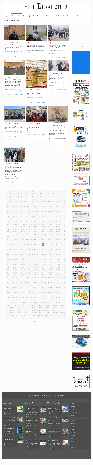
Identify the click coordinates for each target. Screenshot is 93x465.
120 (32, 204)
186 (32, 211)
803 (35, 282)
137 (19, 206)
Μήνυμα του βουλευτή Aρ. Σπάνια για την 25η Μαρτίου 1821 (35, 93)
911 (29, 295)
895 (45, 292)
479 (51, 244)
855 (56, 287)
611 (51, 259)
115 (19, 204)
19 (56, 191)
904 (10, 295)
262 (59, 219)
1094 (48, 315)
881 (8, 292)
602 (27, 259)
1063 (24, 312)
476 (43, 244)
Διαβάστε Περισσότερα (18, 56)
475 (40, 244)
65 (61, 196)
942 (53, 297)
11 (34, 191)
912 (32, 295)
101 (40, 201)
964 (53, 300)
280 (48, 221)
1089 (35, 315)
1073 (51, 312)
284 (59, 221)
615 (62, 259)
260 (53, 219)
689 (24, 269)
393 (56, 234)
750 (10, 277)
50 (21, 196)
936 (37, 297)
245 (13, 219)
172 (53, 209)
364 (37, 231)
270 (21, 221)
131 (62, 204)
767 (56, 277)
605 (35, 259)
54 (32, 196)
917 (45, 295)
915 (40, 295)
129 (56, 204)
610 (48, 259)
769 (62, 277)
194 (53, 211)
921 (56, 295)
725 (62, 272)
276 (37, 221)
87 (61, 198)
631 (45, 262)
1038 (16, 310)
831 (51, 285)
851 (45, 287)
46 (10, 196)
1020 (27, 307)
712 (27, 272)
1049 (46, 310)
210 (37, 214)
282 (53, 221)
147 (45, 206)
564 (43, 254)
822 (27, 285)
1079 (8, 315)
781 (35, 280)
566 (48, 254)
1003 (40, 305)
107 (56, 201)
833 (56, 285)
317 (29, 226)
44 (64, 193)
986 (53, 302)
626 (32, 262)
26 (16, 193)
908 (21, 295)
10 (32, 191)
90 (10, 201)
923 (62, 295)
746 (59, 274)
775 (19, 280)
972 (16, 302)
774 (16, 280)
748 (64, 274)
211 (40, 214)
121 (35, 204)
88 (64, 198)
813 (62, 282)
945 (62, 297)
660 (64, 264)
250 (27, 219)
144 (37, 206)
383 (29, 234)
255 (40, 219)
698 (48, 269)
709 (19, 272)
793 (8, 282)
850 (43, 287)
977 (29, 302)
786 (48, 280)
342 (37, 229)
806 (43, 282)
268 (16, 221)
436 (53, 239)
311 (13, 226)
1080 (11, 315)
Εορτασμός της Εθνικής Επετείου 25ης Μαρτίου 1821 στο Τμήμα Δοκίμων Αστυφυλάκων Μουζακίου (58, 78)
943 (56, 297)
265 (8, 221)
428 (32, 239)
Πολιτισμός (73, 435)
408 (37, 236)
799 (24, 282)
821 (24, 285)
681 (62, 267)
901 (62, 292)
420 (10, 239)
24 (10, 193)
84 (53, 198)
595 (8, 259)
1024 (38, 307)
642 (16, 264)
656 (53, 264)
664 (16, 267)
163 (29, 209)
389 (45, 234)
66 (64, 196)
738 (37, 274)
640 (10, 264)
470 (27, 244)
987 (56, 302)
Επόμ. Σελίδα (35, 321)
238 (53, 216)
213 (45, 214)
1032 (59, 307)
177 (8, 211)
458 (53, 242)
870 (37, 290)
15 (45, 191)
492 (27, 247)
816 (10, 285)
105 (51, 201)
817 (13, 285)
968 (64, 300)
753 (19, 277)
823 (29, 285)
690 (27, 269)
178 (10, 211)
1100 (64, 315)
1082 (16, 315)
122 (37, 204)
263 (62, 219)
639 (8, 264)
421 (13, 239)
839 (13, 287)
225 (19, 216)
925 (8, 297)
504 (59, 247)
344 (43, 229)
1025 (40, 307)
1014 (11, 307)
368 (48, 231)
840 (16, 287)
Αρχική (72, 420)
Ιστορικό (72, 403)
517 (35, 249)
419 (8, 239)
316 (27, 226)
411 (45, 236)
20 (59, 191)
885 (19, 292)
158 (16, 209)
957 (35, 300)
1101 (28, 317)
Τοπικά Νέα (73, 423)
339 (29, 229)
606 (37, 259)
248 (21, 219)
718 (43, 272)
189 (40, 211)
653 (45, 264)
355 (13, 231)
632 (48, 262)
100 (37, 201)
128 (53, 204)
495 (35, 247)
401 (19, 236)
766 (53, 277)
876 (53, 290)
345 (45, 229)
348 (53, 229)
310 (10, 226)
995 (19, 305)
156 (10, 209)
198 (64, 211)
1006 (48, 305)
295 (29, 224)
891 (35, 292)
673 (40, 267)
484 (64, 244)
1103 (34, 317)
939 (45, 297)
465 (13, 244)
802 (32, 282)
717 (40, 272)
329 (62, 226)
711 (24, 272)
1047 (40, 310)
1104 (36, 317)
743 (51, 274)
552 (10, 254)
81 (45, 198)
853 (51, 287)
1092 (43, 315)
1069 (40, 312)
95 (24, 201)
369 (51, 231)
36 (42, 193)
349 (56, 229)
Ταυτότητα (73, 406)
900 (59, 292)
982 (43, 302)
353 (8, 231)
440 (64, 239)
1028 (48, 307)
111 (8, 204)
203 (19, 214)
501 (51, 247)
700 (53, 269)
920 (53, 295)
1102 (31, 317)
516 (32, 249)
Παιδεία (72, 441)
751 (13, 277)
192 (48, 211)
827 (40, 285)
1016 (16, 307)
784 (43, 280)
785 (45, 280)
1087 (29, 315)
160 (21, 209)
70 (16, 198)
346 (48, 229)
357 (19, 231)
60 (48, 196)
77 (34, 198)
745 (56, 274)
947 (8, 300)
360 (27, 231)
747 (62, 274)
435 (51, 239)
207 (29, 214)
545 (51, 252)
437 (56, 239)
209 (35, 214)
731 (19, 274)
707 (13, 272)
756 (27, 277)
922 (59, 295)
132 (64, 204)
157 (13, 209)
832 (53, 285)
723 (56, 272)
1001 (35, 305)
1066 (32, 312)
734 (27, 274)
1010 (59, 305)
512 (21, 249)
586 (43, 257)
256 (43, 219)
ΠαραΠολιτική (74, 429)
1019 (24, 307)
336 (21, 229)
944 (59, 297)
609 (45, 259)
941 (51, 297)
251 (29, 219)
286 (64, 221)
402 (21, 236)
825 (35, 285)
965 (56, 300)
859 (8, 290)
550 (64, 252)
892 (37, 292)
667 (24, 267)
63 (56, 196)
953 (24, 300)
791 (62, 280)
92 (16, 201)
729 (13, 274)
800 (27, 282)
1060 (16, 312)
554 (16, 254)
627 (35, 262)
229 (29, 216)
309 (8, 226)
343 (40, 229)
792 (64, 280)
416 (59, 236)
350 (59, 229)
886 (21, 292)
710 (21, 272)
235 (45, 216)
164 (32, 209)
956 (32, 300)
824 (32, 285)
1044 (32, 310)
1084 (21, 315)
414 (53, 236)
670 (32, 267)
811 (56, 282)
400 (16, 236)
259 (51, 219)
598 (16, 259)
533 (19, 252)
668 (27, 267)
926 (10, 297)
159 (19, 209)
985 (51, 302)
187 (35, 211)
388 (43, 234)
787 (51, 280)
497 (40, 247)
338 (27, 229)
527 (62, 249)
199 (8, 214)
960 (43, 300)
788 (53, 280)
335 (19, 229)
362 (32, 231)
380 (21, 234)
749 (8, 277)
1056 (64, 310)
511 (19, 249)
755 (24, 277)
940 (48, 297)
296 (32, 224)
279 (45, 221)
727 (8, 274)
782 (37, 280)
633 (51, 262)
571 (62, 254)
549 (62, 252)
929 (19, 297)
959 (40, 300)
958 (37, 300)
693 (35, 269)
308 (64, 224)
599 (19, 259)
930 (21, 297)
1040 (21, 310)
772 (10, 280)
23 (8, 193)
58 (42, 196)
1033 (62, 307)
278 (43, 221)
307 (62, 224)
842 (21, 287)
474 (37, 244)
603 (29, 259)
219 (62, 214)
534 (21, 252)
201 (13, 214)
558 (27, 254)
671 (35, 267)
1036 (11, 310)
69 (13, 198)
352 (64, 229)
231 (35, 216)
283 (56, 221)
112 (10, 204)
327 (56, 226)
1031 (56, 307)
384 (32, 234)
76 (32, 198)
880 (64, 290)
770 (64, 277)
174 (59, 209)
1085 (24, 315)
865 (24, 290)
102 (43, 201)
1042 (27, 310)
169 (45, 209)
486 (10, 247)
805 (40, 282)
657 (56, 264)
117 (24, 204)
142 (32, 206)
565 (45, 254)
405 (29, 236)
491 (24, 247)
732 (21, 274)
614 (59, 259)
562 (37, 254)
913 (35, 295)
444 (16, 242)
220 (64, 214)
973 (19, 302)
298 (37, 224)
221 (8, 216)
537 (29, 252)
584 (37, 257)
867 (29, 290)
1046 (38, 310)
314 (21, 226)
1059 (13, 312)
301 (45, 224)
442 (10, 242)
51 (24, 196)
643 (19, 264)
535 (24, 252)
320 (37, 226)
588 (48, 257)
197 (62, 211)
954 (27, 300)
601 (24, 259)
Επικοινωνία (73, 415)
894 (43, 292)
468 (21, 244)
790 (59, 280)
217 (56, 214)
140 (27, 206)
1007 (51, 305)
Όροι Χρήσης (73, 409)
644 (21, 264)
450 (32, 242)
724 (59, 272)
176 (64, 209)
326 (53, 226)
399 (13, 236)
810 (53, 282)
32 (32, 193)
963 (51, 300)
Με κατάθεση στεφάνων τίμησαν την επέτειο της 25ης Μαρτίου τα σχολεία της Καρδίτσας (58, 46)
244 (10, 219)
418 (64, 236)
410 (43, 236)
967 (62, 300)
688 (21, 269)
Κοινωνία (73, 438)
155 (8, 209)
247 (19, 219)
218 (59, 214)
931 (24, 297)
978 (32, 302)
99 (34, 201)
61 (51, 196)
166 (37, 209)
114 (16, 204)
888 (27, 292)
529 (8, 252)
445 (19, 242)
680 (59, 267)
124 (43, 204)
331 (8, 229)
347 (51, 229)
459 (56, 242)
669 (29, 267)
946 (64, 297)
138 (21, 206)
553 (13, 254)
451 (35, 242)
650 (37, 264)
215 (51, 214)
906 (16, 295)
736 (32, 274)
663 (13, 267)
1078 (64, 312)
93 (18, 201)
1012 (64, 305)
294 (27, 224)
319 (35, 226)
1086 (27, 315)
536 (27, 252)
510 (16, 249)
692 (32, 269)
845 (29, 287)
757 (29, 277)
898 (53, 292)
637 (62, 262)
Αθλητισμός (73, 447)
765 (51, 277)
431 (40, 239)
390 (48, 234)
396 (64, 234)
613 (56, 259)
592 (59, 257)
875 (51, 290)
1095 (51, 315)
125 (45, 204)
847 (35, 287)
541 (40, 252)
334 (16, 229)
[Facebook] (83, 456)
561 (35, 254)
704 (64, 269)
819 (19, 285)
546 (53, 252)
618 (10, 262)
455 (45, 242)
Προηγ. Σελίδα (37, 186)
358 (21, 231)
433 (45, 239)
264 (64, 219)
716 (37, 272)
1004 (43, 305)
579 (24, 257)
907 (19, 295)
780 (32, 280)
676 (48, 267)
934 (32, 297)
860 (10, 290)
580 (27, 257)
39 (51, 193)
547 (56, 252)
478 (48, 244)
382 (27, 234)
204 (21, 214)
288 (10, 224)
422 (16, 239)
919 (51, 295)
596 (10, 259)
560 (32, 254)
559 (29, 254)
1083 (19, 315)
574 (10, 257)
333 (13, 229)
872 (43, 290)
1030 (54, 307)
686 (16, 269)
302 (48, 224)
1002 (38, 305)
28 (21, 193)
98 (32, 201)
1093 (46, 315)
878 (59, 290)
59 (45, 196)
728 (10, 274)
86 (59, 198)
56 (37, 196)
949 (13, 300)
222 (10, 216)
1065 (29, 312)
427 (29, 239)
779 (29, 280)
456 (48, 242)
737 (35, 274)
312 (16, 226)
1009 (56, 305)
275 (35, 221)
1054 (59, 310)
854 (53, 287)
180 (16, 211)
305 (56, 224)
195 (56, 211)
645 (24, 264)
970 (10, 302)
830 (48, 285)
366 (43, 231)
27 (18, 193)
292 (21, 224)
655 (51, 264)
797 (19, 282)
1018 (21, 307)
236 (48, 216)
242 (64, 216)
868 (32, 290)
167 (40, 209)
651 (40, 264)
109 (62, 201)
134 (10, 206)
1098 (59, 315)
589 (51, 257)
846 (32, 287)
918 (48, 295)
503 (56, 247)
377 (13, 234)
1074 (54, 312)
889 (29, 292)
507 (8, 249)
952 (21, 300)
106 (53, 201)
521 (45, 249)
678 (53, 267)
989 (62, 302)
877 (56, 290)
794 (10, 282)
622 (21, 262)
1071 (46, 312)
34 (37, 193)
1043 (29, 310)
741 (45, 274)
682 (64, 267)
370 (53, 231)
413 (51, 236)
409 (40, 236)
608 (43, 259)
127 (51, 204)
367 (45, 231)
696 (43, 269)
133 (8, 206)
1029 (51, 307)
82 (48, 198)
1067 (35, 312)
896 (48, 292)
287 (8, 224)
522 (48, 249)
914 (37, 295)
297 (35, 224)
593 (62, 257)
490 (21, 247)
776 (21, 280)
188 (37, 211)
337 (24, 229)
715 (35, 272)
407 (35, 236)
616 (64, 259)
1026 (43, 307)
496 (37, 247)
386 (37, 234)
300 (43, 224)
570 (59, 254)
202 (16, 214)
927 (13, 297)
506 (64, 247)
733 (24, 274)
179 (13, 211)
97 (29, 201)
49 (18, 196)
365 (40, 231)
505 (62, 247)
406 (32, 236)
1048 (43, 310)
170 (48, 209)
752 (16, 277)
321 (40, 226)
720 (48, 272)
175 (62, 209)
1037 (13, 310)
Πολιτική (72, 426)
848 (37, 287)
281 (51, 221)
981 (40, 302)
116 (21, 204)
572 (64, 254)
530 (10, 252)
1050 (48, 310)
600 (21, 259)
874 (48, 290)
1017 (19, 307)
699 (51, 269)
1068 (38, 312)
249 (24, 219)
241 (62, 216)
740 (43, 274)
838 (10, 287)
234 (43, 216)
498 (43, 247)
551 (8, 254)
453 (40, 242)
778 (27, 280)
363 (35, 231)
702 (59, 269)
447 (24, 242)
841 (19, 287)
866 (27, 290)
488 (16, 247)
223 (13, 216)
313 (19, 226)
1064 (27, 312)
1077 (62, 312)
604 (32, 259)
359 (24, 231)
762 (43, 277)
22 (64, 191)
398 (10, 236)
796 (16, 282)
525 (56, 249)
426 (27, 239)
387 (40, 234)
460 (59, 242)
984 (48, 302)
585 (40, 257)
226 (21, 216)
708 (16, 272)
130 (59, 204)
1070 (43, 312)
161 (24, 209)
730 (16, 274)
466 (16, 244)
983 (45, 302)
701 (56, 269)
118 (27, 204)
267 (13, 221)
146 (43, 206)
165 (35, 209)
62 (53, 196)
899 (56, 292)
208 (32, 214)
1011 (62, 305)
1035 (8, 310)
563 (40, 254)
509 (13, 249)
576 (16, 257)
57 (40, 196)
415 (56, 236)
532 (16, 252)
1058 (11, 312)
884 (16, 292)
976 (27, 302)
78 (37, 198)
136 (16, 206)
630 (43, 262)
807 (45, 282)
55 (34, 196)
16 (48, 191)
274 (32, 221)
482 (59, 244)
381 (24, 234)
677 (51, 267)
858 (64, 287)
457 (51, 242)
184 (27, 211)
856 (59, 287)
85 (56, 198)
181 (19, 211)
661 (8, 267)
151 (56, 206)
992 (10, 305)
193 (51, 211)
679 (56, 267)
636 (59, 262)
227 (24, 216)
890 (32, 292)
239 (56, 216)
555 (19, 254)
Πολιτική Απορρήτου (75, 412)
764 (48, 277)
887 (24, 292)
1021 (29, 307)
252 (32, 219)
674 (43, 267)
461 (62, 242)
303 (51, 224)
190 (43, 211)
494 (32, 247)
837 (8, 287)
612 (53, 259)
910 (27, 295)
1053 (56, 310)
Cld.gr (30, 456)
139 (24, 206)
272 (27, 221)
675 (45, 267)
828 (43, 285)
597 (13, 259)
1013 (8, 307)
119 (29, 204)
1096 (54, 315)
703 (62, 269)
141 (29, 206)
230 (32, 216)
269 (19, 221)
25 (13, 193)
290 (16, 224)
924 (64, 295)
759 (35, 277)
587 (45, 257)
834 (59, 285)
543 (45, 252)
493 (29, 247)
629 (40, 262)
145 (40, 206)
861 (13, 290)
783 (40, 280)
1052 (54, 310)
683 (8, 269)
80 (42, 198)
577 (19, 257)
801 (29, 282)
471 (29, 244)
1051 (51, 310)
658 (59, 264)
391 (51, 234)
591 (56, 257)
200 (10, 214)
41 (56, 193)
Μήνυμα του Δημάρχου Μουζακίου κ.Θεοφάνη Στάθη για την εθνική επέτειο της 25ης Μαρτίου (14, 47)
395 (62, 234)
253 (35, 219)
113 (13, 204)
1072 (48, 312)
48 (16, 196)
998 (27, 305)
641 (13, 264)
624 (27, 262)
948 (10, 300)
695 (40, 269)
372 (59, 231)
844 (27, 287)
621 (19, 262)
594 (64, 257)
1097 (56, 315)
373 (62, 231)
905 (13, 295)
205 (24, 214)
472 (32, 244)
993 (13, 305)
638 (64, 262)
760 (37, 277)
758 (32, 277)
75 (29, 198)
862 (16, 290)
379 (19, 234)
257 (45, 219)
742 (48, 274)
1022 (32, 307)
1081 (13, 315)
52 (26, 196)
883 (13, 292)
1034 (64, 307)
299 (40, 224)
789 (56, 280)
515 (29, 249)
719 (45, 272)
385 (35, 234)
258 (48, 219)
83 (51, 198)
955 (29, 300)
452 (37, 242)
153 (62, 206)
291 (19, 224)
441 (8, 242)
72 (21, 198)
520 (43, 249)
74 (26, 198)
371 (56, 231)
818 (16, 285)
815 (8, 285)
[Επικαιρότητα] (46, 8)
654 (48, 264)
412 (48, 236)
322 (43, 226)
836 (64, 285)
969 (8, 302)
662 (10, 267)
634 (53, 262)
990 (64, 302)
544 (48, 252)
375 (8, 234)
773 (13, 280)
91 (13, 201)
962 (48, 300)
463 (8, 244)
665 (19, 267)
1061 (19, 312)
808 (48, 282)
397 (8, 236)
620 (16, 262)
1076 (59, 312)
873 (45, 290)
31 (29, 193)
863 (19, 290)
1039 (19, 310)
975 (24, 302)
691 (29, 269)
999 (29, 305)
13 (40, 191)
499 (45, 247)
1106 (42, 317)
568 (53, 254)
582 (32, 257)
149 (51, 206)
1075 (56, 312)
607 (40, 259)
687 (19, 269)
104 (48, 201)
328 (59, 226)
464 (10, 244)
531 (13, 252)
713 (29, 272)
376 (10, 234)
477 (45, 244)
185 (29, 211)
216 (53, 214)
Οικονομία (73, 432)
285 (62, 221)
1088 (32, 315)
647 (29, 264)
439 (62, 239)
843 (24, 287)
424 (21, 239)
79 (40, 198)
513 (24, 249)
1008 (54, 305)
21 (61, 191)
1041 (24, 310)
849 (40, 287)
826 (37, 285)
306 (59, 224)
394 (59, 234)
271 (24, 221)
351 (62, 229)
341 (35, 229)
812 (59, 282)
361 (29, 231)
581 (29, 257)
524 (53, 249)
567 (51, 254)
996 (21, 305)
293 (24, 224)
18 (53, 191)
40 (53, 193)
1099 (62, 315)
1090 (38, 315)
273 (29, 221)
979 (35, 302)
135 (13, 206)
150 (53, 206)
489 (19, 247)
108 (59, 201)
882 (10, 292)
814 (64, 282)
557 (24, 254)
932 (27, 297)
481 (56, 244)
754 (21, 277)
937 (40, 297)
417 (62, 236)
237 (51, 216)
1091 (40, 315)
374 (64, 231)
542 (43, 252)
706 (10, 272)
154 (64, 206)
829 (45, 285)
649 (35, 264)
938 (43, 297)
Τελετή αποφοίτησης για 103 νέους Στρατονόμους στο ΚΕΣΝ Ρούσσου (13, 127)
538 (32, 252)
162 (27, 209)
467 (19, 244)
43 (61, 193)
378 (16, 234)
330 (64, 226)
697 (45, 269)
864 (21, 290)
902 (64, 292)
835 (62, 285)
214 (48, 214)
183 (24, 211)
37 (45, 193)
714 (32, 272)
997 (24, 305)
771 (8, 280)
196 (59, 211)
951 (19, 300)
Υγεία (72, 444)
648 (32, 264)
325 (51, 226)
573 (8, 257)
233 (40, 216)
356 (16, 231)
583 (35, 257)
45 (8, 196)
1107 (44, 317)
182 (21, 211)
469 (24, 244)
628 (37, 262)
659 (62, 264)
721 (51, 272)
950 (16, 300)
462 (64, 242)
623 (24, 262)
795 (13, 282)
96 (26, 201)
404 (27, 236)
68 (10, 198)
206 (27, 214)
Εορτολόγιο (81, 46)
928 (16, 297)
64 (59, 196)
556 (21, 254)
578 (21, 257)
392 (53, 234)
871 (40, 290)
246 (16, 219)
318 (32, 226)
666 (21, 267)
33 (34, 193)
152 (59, 206)
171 (51, 209)
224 (16, 216)
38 (48, 193)
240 (59, 216)
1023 (35, 307)
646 (27, 264)
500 (48, 247)
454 (43, 242)
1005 (46, 305)
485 (8, 247)
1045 (35, 310)
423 (19, 239)
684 (10, 269)
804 (37, 282)
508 (10, 249)
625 (29, 262)
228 (27, 216)
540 (37, 252)
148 (48, 206)
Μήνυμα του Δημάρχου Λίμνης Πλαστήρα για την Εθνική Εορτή (35, 45)
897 (51, 292)
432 (43, 239)
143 (35, 206)
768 (59, 277)
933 (29, 297)
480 (53, 244)
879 (62, 290)
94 (21, 201)
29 (24, 193)
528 (64, 249)
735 (29, 274)
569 (56, 254)
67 (8, 198)
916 (43, 295)
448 (27, 242)
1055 (62, 310)
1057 (8, 312)
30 (26, 193)
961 (45, 300)
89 (8, 201)
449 (29, 242)
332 (10, 229)
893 (40, 292)
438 (59, 239)
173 (56, 209)
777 (24, 280)
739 (40, 274)
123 (40, 204)
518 (37, 249)
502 (53, 247)
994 (16, 305)
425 (24, 239)
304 (53, 224)
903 (8, 295)
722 (53, 272)
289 (13, 224)
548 (59, 252)
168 (43, 209)
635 (56, 262)
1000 (32, 305)
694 (37, 269)
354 (10, 231)
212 (43, 214)
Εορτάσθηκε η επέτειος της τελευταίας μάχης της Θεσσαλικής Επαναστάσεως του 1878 (35, 128)
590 (53, 257)
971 (13, 302)
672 (37, 267)
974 (21, 302)
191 (45, 211)
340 (32, 229)
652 (43, 264)
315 (24, 226)
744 (53, 274)
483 (62, 244)
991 (8, 305)
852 (48, 287)
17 (51, 191)
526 (59, 249)
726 (64, 272)
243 (8, 219)
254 (37, 219)
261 (56, 219)
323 (45, 226)
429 (35, 239)
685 (13, 269)
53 (29, 196)
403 (24, 236)
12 (37, 191)
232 (37, 216)
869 (35, 290)
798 (21, 282)
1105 (39, 317)
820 (21, 285)
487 (13, 247)
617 (8, 262)
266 (10, 221)
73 (24, 198)
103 (45, 201)
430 (37, 239)
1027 (46, 307)
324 (48, 226)
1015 (13, 307)
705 (8, 272)
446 (21, 242)
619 (13, 262)
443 (13, 242)
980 (37, 302)
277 (40, 221)
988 (59, 302)
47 (13, 196)
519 (40, 249)
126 (48, 204)
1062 (21, 312)
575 (13, 257)
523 (51, 249)
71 (18, 198)
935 (35, 297)
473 (35, 244)
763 (45, 277)
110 (64, 201)
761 (40, 277)
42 (59, 193)
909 (24, 295)
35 (40, 193)
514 (27, 249)
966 (59, 300)
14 (42, 191)
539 (35, 252)
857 (62, 287)
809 (51, 282)
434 (48, 239)
